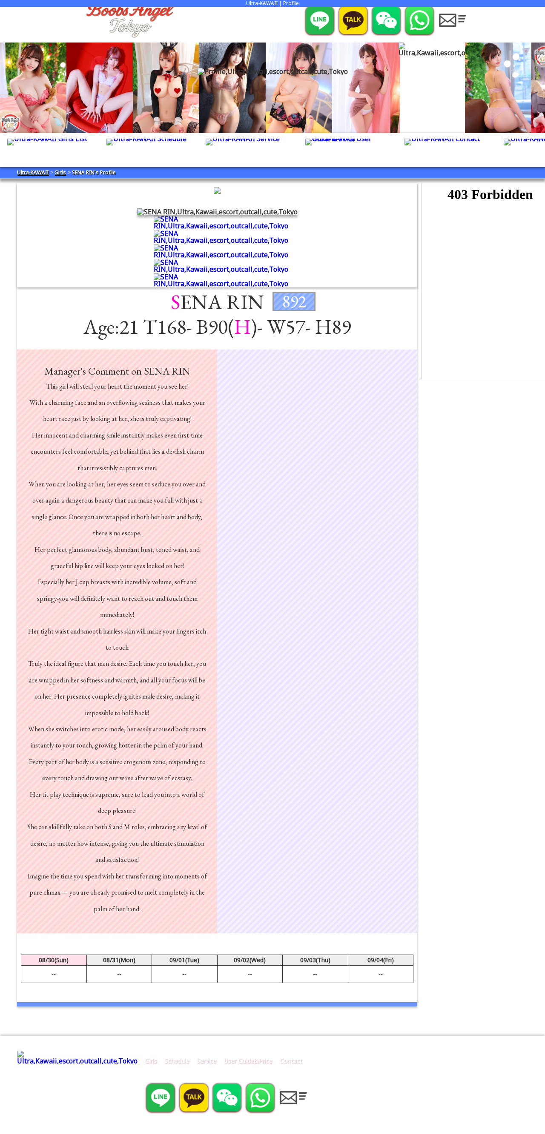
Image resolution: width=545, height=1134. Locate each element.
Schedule (176, 1061)
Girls (151, 1061)
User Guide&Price (248, 1061)
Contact (291, 1061)
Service (206, 1061)
